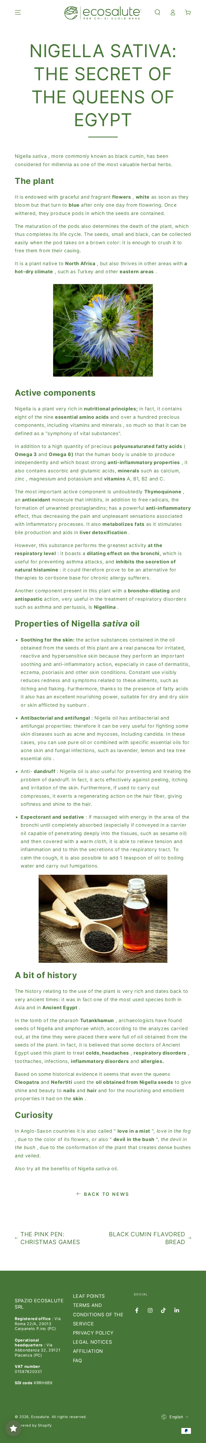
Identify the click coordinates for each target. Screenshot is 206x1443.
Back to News (107, 1194)
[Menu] (18, 12)
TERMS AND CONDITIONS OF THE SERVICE (98, 1314)
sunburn (76, 705)
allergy (118, 578)
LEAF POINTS (89, 1296)
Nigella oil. (98, 1168)
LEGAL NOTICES (92, 1342)
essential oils (36, 758)
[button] (157, 12)
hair (147, 796)
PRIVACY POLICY (93, 1333)
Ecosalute (40, 1417)
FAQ (77, 1360)
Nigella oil (106, 718)
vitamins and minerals (96, 425)
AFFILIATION (88, 1351)
